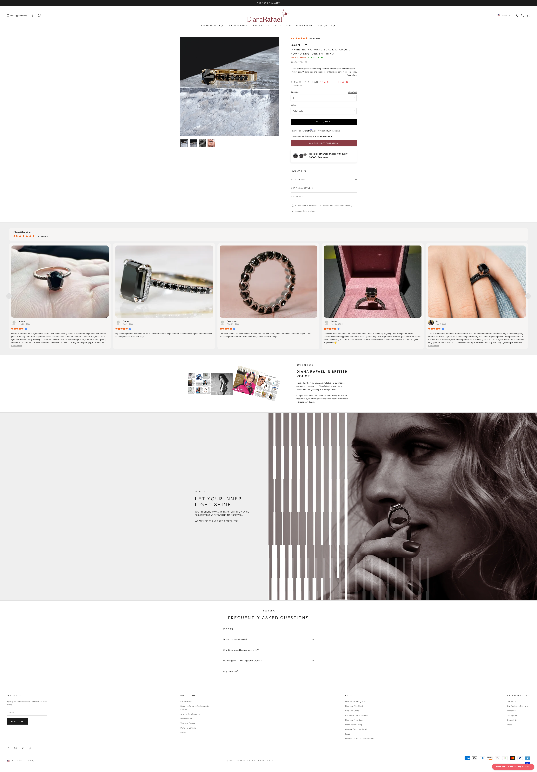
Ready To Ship (283, 26)
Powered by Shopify (262, 761)
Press (509, 724)
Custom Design (327, 26)
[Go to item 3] (202, 143)
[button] (226, 345)
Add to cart (324, 122)
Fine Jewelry (261, 26)
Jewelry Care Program (190, 714)
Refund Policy (186, 701)
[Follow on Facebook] (8, 748)
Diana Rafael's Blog (353, 724)
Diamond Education (353, 720)
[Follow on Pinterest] (22, 748)
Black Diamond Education (356, 715)
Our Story (511, 701)
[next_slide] (528, 296)
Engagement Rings (212, 26)
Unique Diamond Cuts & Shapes (359, 738)
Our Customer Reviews (517, 706)
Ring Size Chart (352, 710)
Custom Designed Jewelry (356, 729)
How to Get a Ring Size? (355, 701)
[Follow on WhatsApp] (30, 748)
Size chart (352, 92)
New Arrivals (304, 26)
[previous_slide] (9, 296)
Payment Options (188, 728)
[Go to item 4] (211, 143)
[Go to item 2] (193, 143)
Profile (183, 732)
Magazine (511, 710)
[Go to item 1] (184, 143)
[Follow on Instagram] (15, 748)
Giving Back (512, 715)
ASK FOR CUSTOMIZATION (323, 143)
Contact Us (512, 720)
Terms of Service (187, 723)
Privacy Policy (186, 718)
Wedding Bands (238, 26)
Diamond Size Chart (354, 706)
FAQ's (347, 734)
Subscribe (17, 721)
